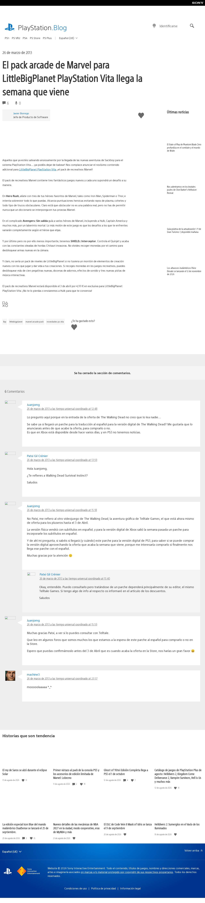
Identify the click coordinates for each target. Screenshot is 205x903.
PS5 (7, 38)
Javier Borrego (21, 113)
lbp (4, 321)
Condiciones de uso (75, 888)
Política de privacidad (103, 888)
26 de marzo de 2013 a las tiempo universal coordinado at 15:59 (62, 624)
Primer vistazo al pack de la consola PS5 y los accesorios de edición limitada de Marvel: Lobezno (76, 773)
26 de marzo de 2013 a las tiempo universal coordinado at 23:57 (62, 678)
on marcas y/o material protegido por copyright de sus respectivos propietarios (127, 872)
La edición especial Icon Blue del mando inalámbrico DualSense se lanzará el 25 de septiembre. (25, 828)
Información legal (130, 888)
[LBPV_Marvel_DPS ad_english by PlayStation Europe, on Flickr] (65, 149)
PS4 (25, 38)
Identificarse (168, 26)
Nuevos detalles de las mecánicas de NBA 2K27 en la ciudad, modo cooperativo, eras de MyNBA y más (76, 828)
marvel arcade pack (35, 321)
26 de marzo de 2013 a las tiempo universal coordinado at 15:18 (62, 510)
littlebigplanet (15, 321)
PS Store (35, 38)
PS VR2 (16, 38)
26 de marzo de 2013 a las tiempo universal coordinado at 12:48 (62, 408)
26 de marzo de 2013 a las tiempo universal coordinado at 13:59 (62, 460)
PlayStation (42, 27)
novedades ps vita (55, 321)
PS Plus (47, 38)
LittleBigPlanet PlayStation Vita (37, 169)
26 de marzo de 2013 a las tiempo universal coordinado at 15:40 (75, 578)
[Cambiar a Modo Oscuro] (154, 26)
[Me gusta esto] (23, 780)
